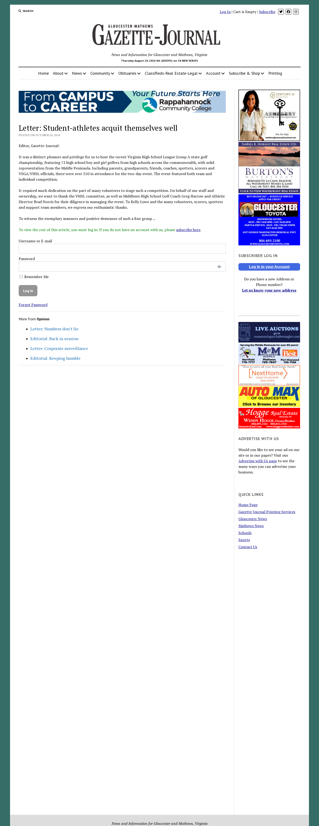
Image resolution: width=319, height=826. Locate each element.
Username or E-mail (35, 241)
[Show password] (219, 266)
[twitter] (281, 11)
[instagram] (296, 11)
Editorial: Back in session (54, 338)
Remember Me (36, 276)
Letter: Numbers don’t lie (54, 329)
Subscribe (267, 11)
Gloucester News (252, 518)
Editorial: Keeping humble (55, 358)
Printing (275, 73)
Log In (225, 11)
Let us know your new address (269, 290)
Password (27, 258)
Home (43, 73)
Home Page (248, 504)
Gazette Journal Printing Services (266, 511)
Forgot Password (33, 304)
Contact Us (247, 546)
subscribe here (188, 229)
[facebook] (288, 11)
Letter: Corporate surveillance (59, 348)
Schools (245, 532)
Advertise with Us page (257, 460)
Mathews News (251, 525)
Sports (244, 539)
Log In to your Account (269, 267)
